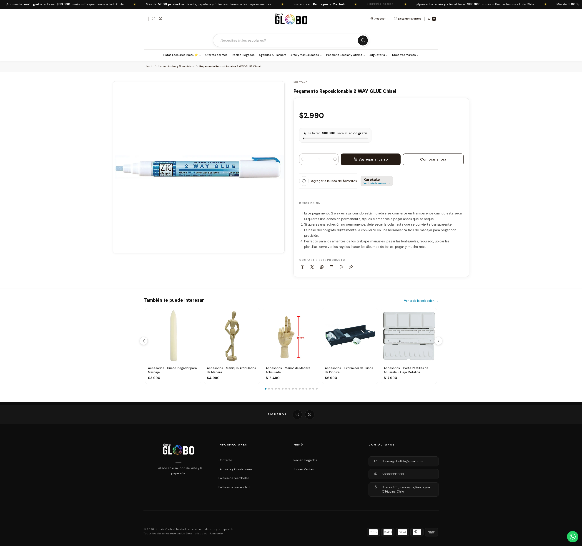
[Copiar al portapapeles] (351, 267)
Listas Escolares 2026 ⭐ (180, 55)
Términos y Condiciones (235, 469)
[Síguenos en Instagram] (154, 19)
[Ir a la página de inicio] (291, 19)
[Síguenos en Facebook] (160, 19)
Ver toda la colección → (421, 301)
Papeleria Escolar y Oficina (344, 55)
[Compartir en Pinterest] (341, 267)
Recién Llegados (243, 55)
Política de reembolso (233, 478)
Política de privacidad (234, 487)
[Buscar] (363, 40)
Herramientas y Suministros (176, 66)
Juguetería (377, 55)
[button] (265, 389)
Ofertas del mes (216, 55)
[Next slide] (438, 341)
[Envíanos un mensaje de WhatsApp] (572, 536)
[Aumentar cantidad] (335, 159)
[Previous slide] (144, 341)
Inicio (149, 66)
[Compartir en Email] (331, 267)
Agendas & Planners (272, 55)
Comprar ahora (433, 159)
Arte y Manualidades (305, 55)
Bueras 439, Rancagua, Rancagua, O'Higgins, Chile (406, 489)
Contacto (225, 460)
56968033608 (393, 474)
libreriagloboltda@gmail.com (402, 461)
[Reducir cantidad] (302, 159)
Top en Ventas (304, 469)
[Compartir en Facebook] (302, 267)
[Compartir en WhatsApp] (322, 267)
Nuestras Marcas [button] (404, 55)
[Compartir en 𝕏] (312, 267)
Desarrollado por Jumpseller (205, 533)
